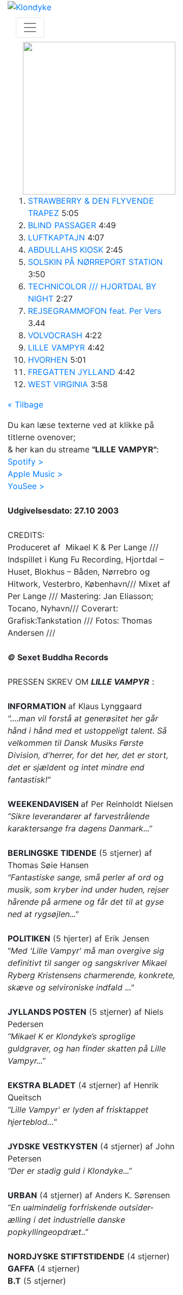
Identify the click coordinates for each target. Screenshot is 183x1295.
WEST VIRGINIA (58, 384)
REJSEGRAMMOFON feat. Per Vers (94, 311)
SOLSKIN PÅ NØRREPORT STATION (95, 262)
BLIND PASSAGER (62, 225)
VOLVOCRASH (55, 335)
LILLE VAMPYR (56, 347)
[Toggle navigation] (30, 27)
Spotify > (26, 461)
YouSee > (26, 486)
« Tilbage (25, 404)
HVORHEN (48, 360)
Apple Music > (35, 474)
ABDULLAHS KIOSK (65, 250)
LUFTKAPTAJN (56, 237)
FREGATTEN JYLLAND (71, 372)
